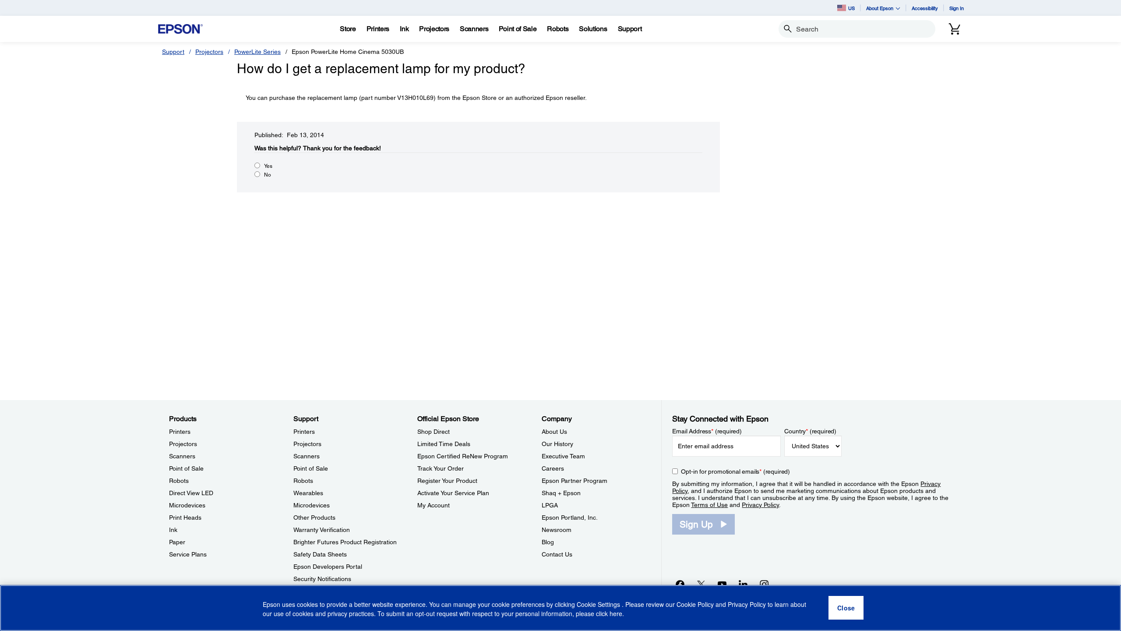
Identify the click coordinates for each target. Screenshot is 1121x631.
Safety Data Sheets (320, 554)
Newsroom (556, 529)
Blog (548, 542)
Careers (553, 468)
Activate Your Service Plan (453, 492)
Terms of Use (709, 504)
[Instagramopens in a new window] (764, 584)
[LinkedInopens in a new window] (743, 584)
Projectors (209, 51)
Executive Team (563, 456)
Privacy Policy (760, 504)
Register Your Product (447, 480)
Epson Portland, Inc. (570, 517)
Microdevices (187, 505)
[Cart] (954, 29)
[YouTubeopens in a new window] (722, 584)
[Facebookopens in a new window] (680, 584)
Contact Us (557, 554)
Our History (557, 443)
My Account (433, 505)
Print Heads (185, 517)
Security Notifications (322, 578)
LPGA (550, 505)
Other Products (314, 517)
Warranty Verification (321, 529)
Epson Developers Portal (327, 566)
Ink (173, 529)
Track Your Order (440, 468)
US (851, 8)
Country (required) (810, 431)
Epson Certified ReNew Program (462, 456)
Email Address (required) (707, 431)
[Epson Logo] (180, 29)
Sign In (956, 8)
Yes (268, 166)
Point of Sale (186, 468)
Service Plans (188, 554)
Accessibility (925, 8)
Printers (179, 431)
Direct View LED (191, 492)
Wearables (308, 492)
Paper (177, 542)
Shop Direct (433, 431)
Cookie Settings (599, 604)
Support (173, 51)
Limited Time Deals (443, 443)
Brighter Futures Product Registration (345, 542)
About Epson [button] (879, 8)
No (267, 175)
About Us (554, 431)
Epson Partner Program (574, 480)
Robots (179, 480)
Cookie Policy (695, 604)
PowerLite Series (257, 51)
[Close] (846, 608)
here (616, 614)
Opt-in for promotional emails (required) (735, 471)
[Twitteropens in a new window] (701, 584)
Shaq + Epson (561, 492)
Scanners (182, 456)
